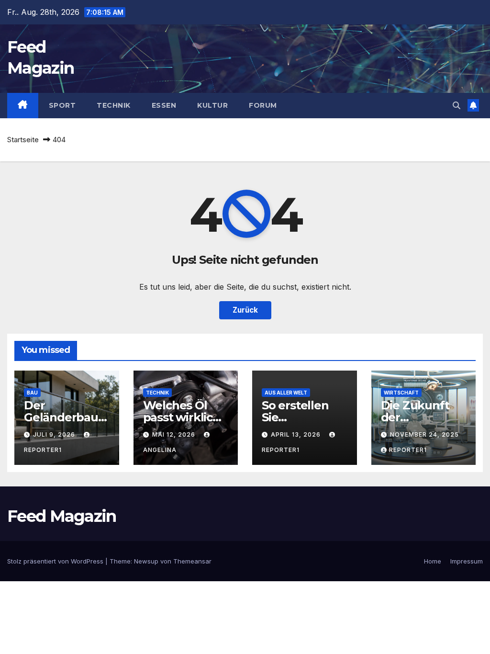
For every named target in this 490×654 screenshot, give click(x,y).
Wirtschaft (401, 392)
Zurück (245, 310)
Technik (114, 105)
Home (432, 561)
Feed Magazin (61, 516)
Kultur (212, 105)
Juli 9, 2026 (55, 434)
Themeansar (192, 561)
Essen (164, 105)
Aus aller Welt (286, 392)
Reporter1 (408, 449)
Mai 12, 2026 (174, 434)
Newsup (146, 561)
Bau (32, 392)
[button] (456, 105)
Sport (62, 105)
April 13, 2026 (297, 434)
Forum (263, 105)
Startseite (23, 139)
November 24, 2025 (424, 434)
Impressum (466, 561)
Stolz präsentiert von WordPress (56, 561)
